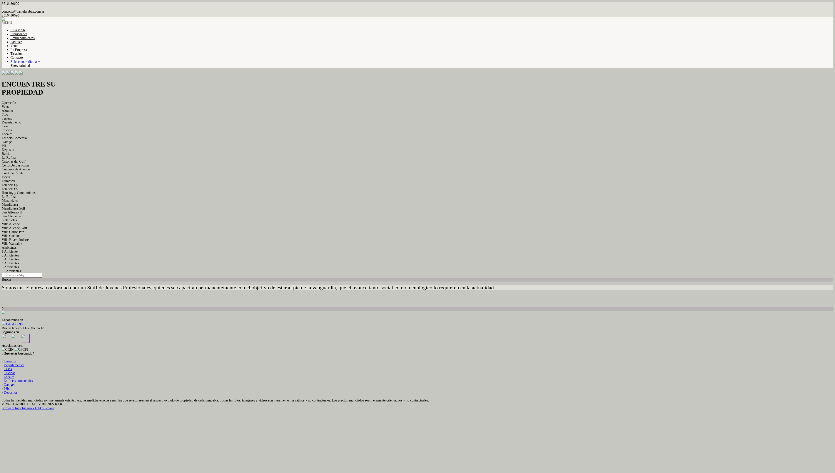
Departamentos (14, 365)
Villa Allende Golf (14, 228)
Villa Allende (11, 224)
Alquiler (16, 42)
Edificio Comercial (15, 138)
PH (4, 146)
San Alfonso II (12, 212)
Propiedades (18, 34)
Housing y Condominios (18, 193)
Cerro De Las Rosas (16, 165)
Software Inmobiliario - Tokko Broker (28, 408)
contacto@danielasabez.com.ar (23, 11)
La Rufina (9, 157)
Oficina (7, 130)
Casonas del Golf (13, 161)
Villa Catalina (11, 236)
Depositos (10, 392)
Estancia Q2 (10, 185)
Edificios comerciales (18, 381)
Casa (5, 126)
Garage (7, 142)
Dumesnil (8, 181)
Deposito (8, 150)
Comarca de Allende (16, 169)
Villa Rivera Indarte (15, 239)
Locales (7, 134)
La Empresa (18, 50)
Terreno (7, 118)
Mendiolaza (10, 204)
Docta (6, 177)
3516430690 (14, 324)
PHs (7, 388)
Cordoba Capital (13, 173)
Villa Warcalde (12, 243)
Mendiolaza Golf (13, 208)
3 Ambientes (10, 259)
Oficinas (9, 373)
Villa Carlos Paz (13, 232)
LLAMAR (17, 30)
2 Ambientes (10, 255)
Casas (8, 369)
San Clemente (11, 216)
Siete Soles (9, 220)
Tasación (16, 53)
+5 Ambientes (11, 271)
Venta (14, 46)
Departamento (11, 122)
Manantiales (10, 200)
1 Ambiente (10, 251)
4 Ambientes (10, 263)
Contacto (16, 57)
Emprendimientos (22, 38)
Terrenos (10, 361)
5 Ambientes (10, 267)
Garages (9, 384)
